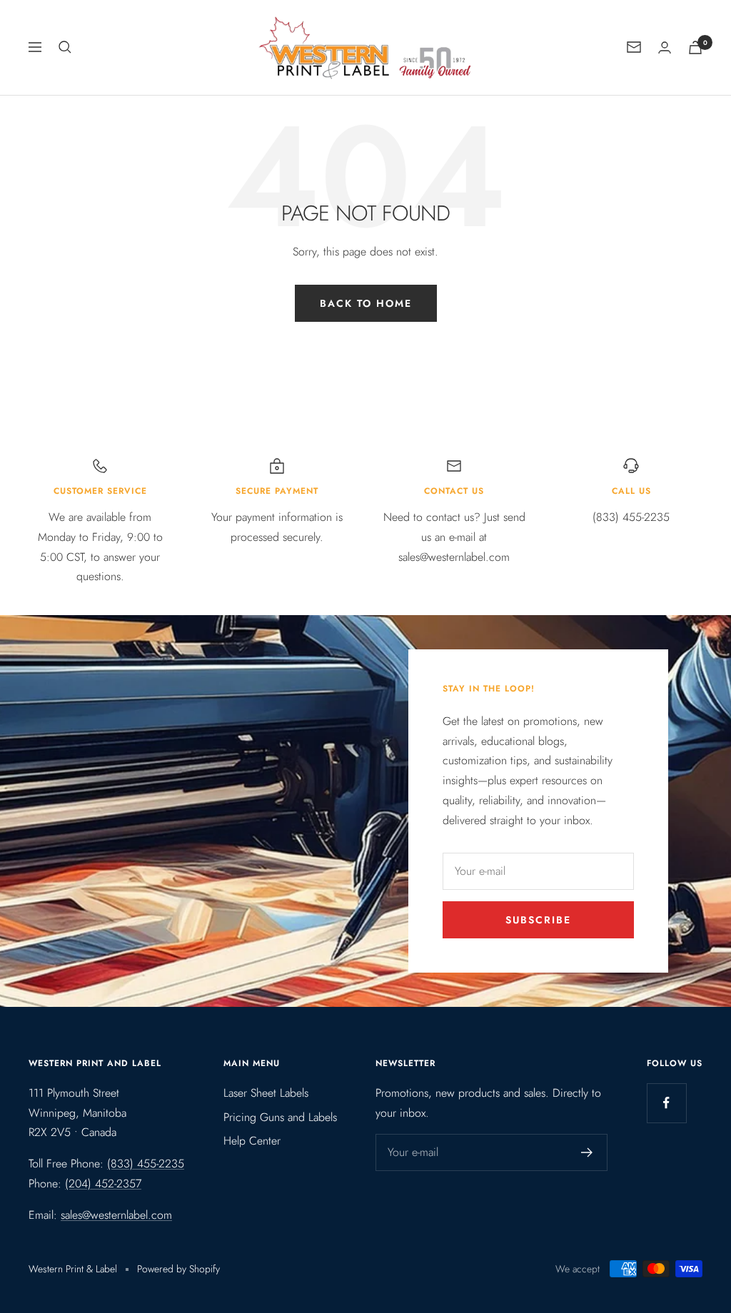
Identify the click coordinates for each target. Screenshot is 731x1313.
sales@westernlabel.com (116, 1215)
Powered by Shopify (178, 1269)
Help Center (252, 1140)
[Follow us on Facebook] (666, 1102)
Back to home (366, 303)
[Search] (65, 47)
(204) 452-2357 (103, 1183)
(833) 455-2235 (145, 1163)
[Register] (587, 1152)
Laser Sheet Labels (265, 1093)
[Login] (664, 47)
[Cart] (695, 47)
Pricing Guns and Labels (280, 1117)
